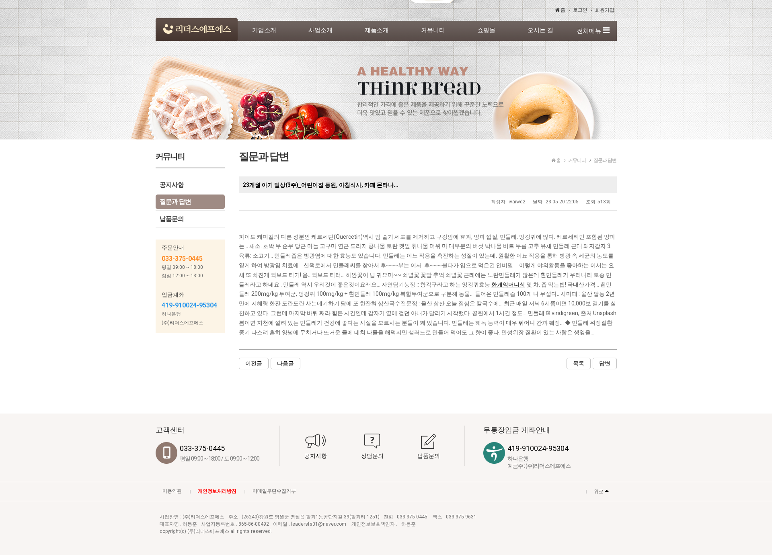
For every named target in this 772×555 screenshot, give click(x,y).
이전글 (253, 363)
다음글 (285, 363)
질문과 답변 (175, 201)
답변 (604, 363)
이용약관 (172, 491)
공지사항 (172, 184)
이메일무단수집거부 (274, 491)
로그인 (580, 10)
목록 (578, 363)
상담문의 (372, 456)
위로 (599, 491)
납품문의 (172, 219)
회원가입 (604, 10)
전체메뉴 (590, 31)
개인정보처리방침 (217, 491)
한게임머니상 (508, 284)
